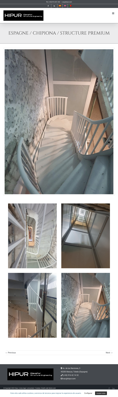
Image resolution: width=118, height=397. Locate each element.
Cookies (37, 388)
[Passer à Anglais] (65, 6)
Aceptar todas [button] (101, 393)
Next (108, 352)
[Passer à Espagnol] (59, 6)
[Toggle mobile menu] (113, 13)
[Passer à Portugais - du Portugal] (70, 6)
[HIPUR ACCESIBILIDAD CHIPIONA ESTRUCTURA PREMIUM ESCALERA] (59, 50)
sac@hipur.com (67, 2)
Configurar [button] (88, 393)
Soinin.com (52, 388)
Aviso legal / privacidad (26, 388)
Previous (12, 352)
